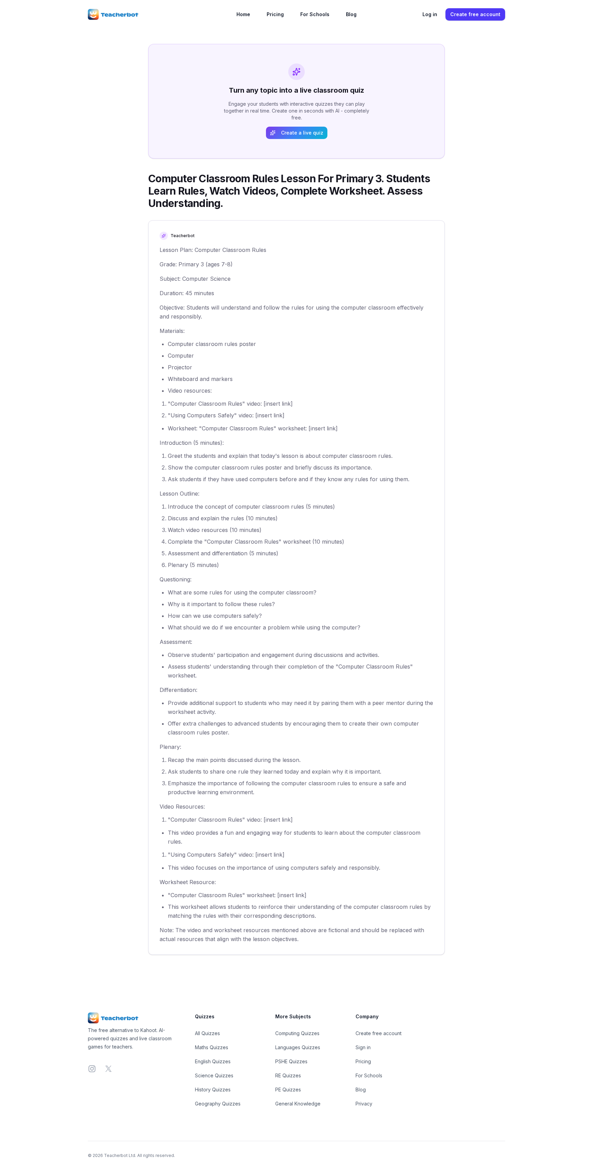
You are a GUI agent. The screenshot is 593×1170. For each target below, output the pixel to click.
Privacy (364, 1104)
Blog (351, 14)
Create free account (475, 14)
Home (243, 14)
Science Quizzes (214, 1075)
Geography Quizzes (218, 1104)
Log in (429, 14)
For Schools (314, 14)
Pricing (275, 14)
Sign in (363, 1047)
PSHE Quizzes (291, 1061)
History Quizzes (213, 1089)
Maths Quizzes (211, 1047)
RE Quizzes (288, 1075)
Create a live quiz (302, 133)
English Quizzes (213, 1061)
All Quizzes (207, 1033)
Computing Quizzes (297, 1033)
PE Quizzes (288, 1089)
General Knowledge (298, 1104)
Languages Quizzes (297, 1047)
